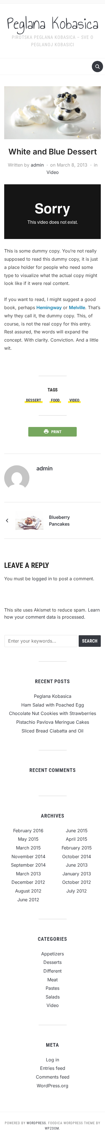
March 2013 (28, 873)
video (74, 400)
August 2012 (28, 891)
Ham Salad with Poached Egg (52, 705)
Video (52, 172)
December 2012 (28, 882)
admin (37, 165)
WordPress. (37, 1123)
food (55, 400)
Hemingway (49, 307)
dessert (33, 400)
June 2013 (77, 865)
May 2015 (28, 839)
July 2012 (76, 891)
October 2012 (76, 882)
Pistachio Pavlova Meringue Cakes (52, 722)
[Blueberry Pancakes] (29, 520)
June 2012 (28, 899)
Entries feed (52, 1068)
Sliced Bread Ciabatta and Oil (52, 731)
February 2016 (28, 830)
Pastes (52, 988)
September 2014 (28, 865)
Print (56, 432)
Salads (53, 997)
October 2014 (76, 856)
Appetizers (52, 954)
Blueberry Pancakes (59, 520)
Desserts (52, 962)
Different (52, 971)
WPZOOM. (52, 1128)
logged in (42, 578)
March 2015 (28, 848)
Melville (77, 307)
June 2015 (77, 830)
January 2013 (76, 873)
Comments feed (52, 1077)
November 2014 (28, 856)
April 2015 (76, 839)
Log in (52, 1059)
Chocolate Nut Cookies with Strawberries (52, 713)
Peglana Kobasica (52, 24)
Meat (52, 979)
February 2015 (77, 848)
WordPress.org (52, 1085)
